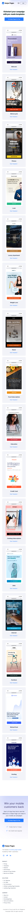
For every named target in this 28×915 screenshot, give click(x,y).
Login (23, 3)
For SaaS (6, 882)
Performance (7, 869)
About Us (6, 895)
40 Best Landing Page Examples (12, 886)
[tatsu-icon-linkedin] (10, 855)
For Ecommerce (7, 884)
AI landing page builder (15, 849)
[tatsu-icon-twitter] (7, 855)
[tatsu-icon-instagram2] (4, 855)
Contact (6, 897)
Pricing (5, 863)
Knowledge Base (8, 899)
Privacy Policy (7, 902)
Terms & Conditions (8, 901)
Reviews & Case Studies (9, 871)
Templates (6, 865)
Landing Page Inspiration (10, 888)
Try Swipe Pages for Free (14, 19)
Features (6, 867)
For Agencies (7, 880)
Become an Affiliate (8, 873)
